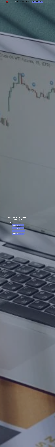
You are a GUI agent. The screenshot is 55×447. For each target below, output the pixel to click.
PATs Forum (19, 1)
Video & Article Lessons (38, 1)
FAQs (23, 1)
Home (15, 1)
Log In (31, 1)
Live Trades (27, 1)
